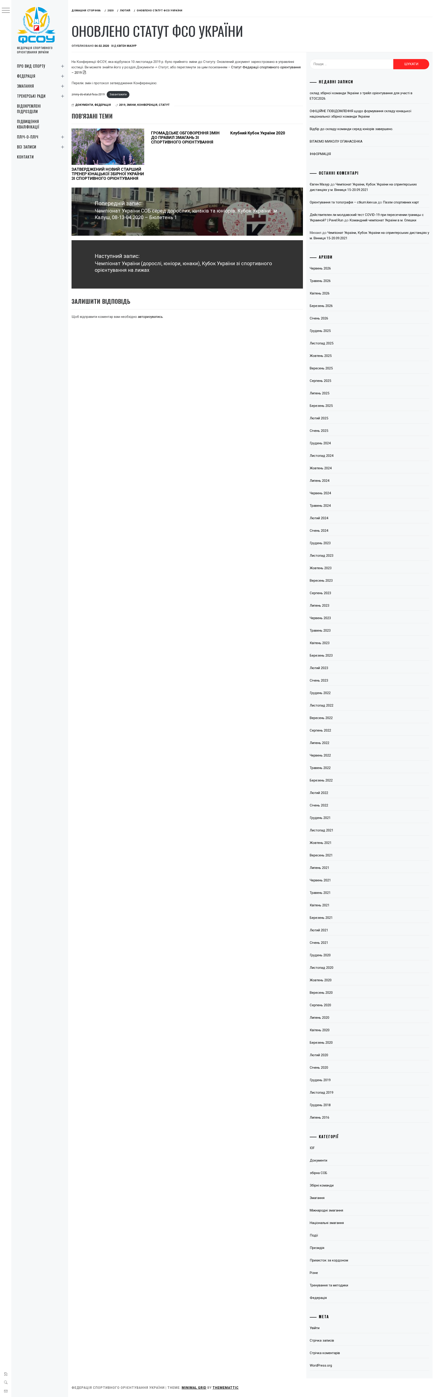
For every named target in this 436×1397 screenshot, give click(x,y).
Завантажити (118, 94)
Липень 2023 (319, 605)
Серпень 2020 (320, 1005)
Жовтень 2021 (321, 843)
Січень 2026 (319, 318)
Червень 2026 (320, 268)
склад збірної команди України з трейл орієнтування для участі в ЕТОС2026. (361, 96)
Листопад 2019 (321, 1092)
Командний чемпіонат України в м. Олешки (382, 220)
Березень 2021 (321, 918)
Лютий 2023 (319, 668)
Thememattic (226, 1388)
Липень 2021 (319, 868)
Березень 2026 (321, 306)
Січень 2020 (319, 1068)
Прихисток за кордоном (329, 1260)
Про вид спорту (31, 66)
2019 (122, 104)
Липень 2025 (319, 393)
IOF (312, 1148)
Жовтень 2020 (321, 980)
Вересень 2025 (321, 368)
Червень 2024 (320, 493)
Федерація (26, 76)
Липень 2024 (319, 481)
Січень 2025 (319, 431)
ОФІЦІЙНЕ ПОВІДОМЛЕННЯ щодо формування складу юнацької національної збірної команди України (360, 114)
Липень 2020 (319, 1018)
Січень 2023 (319, 680)
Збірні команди (322, 1185)
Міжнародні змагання (326, 1210)
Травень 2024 (320, 506)
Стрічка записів (322, 1340)
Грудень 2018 (320, 1105)
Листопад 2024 (321, 456)
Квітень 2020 (319, 1030)
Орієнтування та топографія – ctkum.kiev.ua (343, 202)
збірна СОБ (318, 1173)
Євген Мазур (126, 45)
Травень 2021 (320, 893)
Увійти (315, 1328)
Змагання (25, 86)
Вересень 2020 (321, 993)
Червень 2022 (320, 755)
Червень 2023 (320, 618)
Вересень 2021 (321, 855)
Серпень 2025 (320, 381)
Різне (314, 1273)
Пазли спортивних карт (401, 202)
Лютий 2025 (319, 418)
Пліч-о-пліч (27, 137)
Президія (317, 1248)
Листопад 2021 (321, 830)
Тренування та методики (329, 1285)
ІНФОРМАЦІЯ (320, 154)
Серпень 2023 (320, 593)
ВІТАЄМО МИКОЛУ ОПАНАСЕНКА (336, 141)
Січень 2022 (319, 805)
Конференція (147, 104)
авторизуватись (150, 317)
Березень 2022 (321, 780)
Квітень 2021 (319, 905)
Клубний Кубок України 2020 (257, 133)
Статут (164, 104)
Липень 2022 (319, 743)
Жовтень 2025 (321, 356)
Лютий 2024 (319, 518)
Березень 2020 (321, 1043)
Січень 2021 (319, 943)
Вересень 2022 (321, 718)
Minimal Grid (194, 1388)
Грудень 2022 (320, 693)
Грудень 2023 (320, 543)
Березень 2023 (321, 655)
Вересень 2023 (321, 581)
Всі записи (26, 147)
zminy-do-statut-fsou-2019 (88, 94)
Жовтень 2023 (321, 568)
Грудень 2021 (320, 818)
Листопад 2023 (321, 556)
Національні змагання (327, 1223)
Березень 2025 (321, 406)
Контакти (25, 157)
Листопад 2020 (321, 968)
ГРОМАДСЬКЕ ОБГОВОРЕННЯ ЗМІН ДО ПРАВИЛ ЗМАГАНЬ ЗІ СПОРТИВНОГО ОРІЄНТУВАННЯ (185, 137)
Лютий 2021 (319, 930)
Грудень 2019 (320, 1080)
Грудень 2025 (320, 331)
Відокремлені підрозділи (29, 108)
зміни (131, 104)
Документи (84, 104)
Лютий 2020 (319, 1055)
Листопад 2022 (321, 705)
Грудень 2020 (320, 955)
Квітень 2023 (319, 643)
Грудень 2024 (320, 443)
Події (314, 1235)
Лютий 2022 (319, 793)
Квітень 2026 (319, 293)
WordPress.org (321, 1365)
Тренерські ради (31, 96)
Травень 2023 (320, 630)
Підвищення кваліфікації (28, 124)
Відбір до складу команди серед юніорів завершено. (351, 129)
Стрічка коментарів (325, 1353)
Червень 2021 (320, 880)
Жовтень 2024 (321, 468)
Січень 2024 (319, 531)
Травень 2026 (320, 281)
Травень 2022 (320, 768)
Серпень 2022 (320, 730)
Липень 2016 (319, 1117)
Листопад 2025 (321, 343)
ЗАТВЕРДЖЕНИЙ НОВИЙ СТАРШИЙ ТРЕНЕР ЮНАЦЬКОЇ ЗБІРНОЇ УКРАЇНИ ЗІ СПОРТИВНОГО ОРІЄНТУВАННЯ (108, 174)
